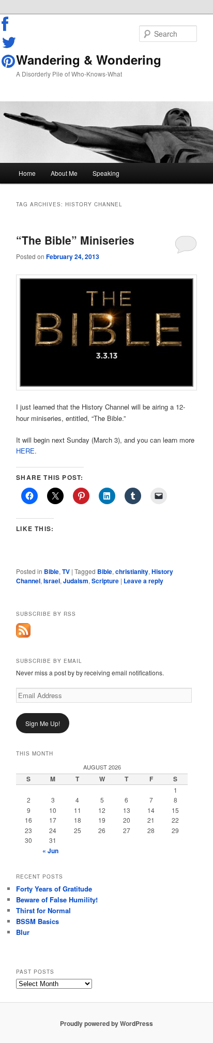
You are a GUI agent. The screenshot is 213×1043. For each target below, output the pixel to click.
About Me (64, 173)
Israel (51, 580)
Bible (51, 571)
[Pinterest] (9, 61)
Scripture (105, 580)
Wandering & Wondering (88, 59)
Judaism (75, 580)
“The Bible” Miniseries (75, 240)
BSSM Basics (37, 921)
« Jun (50, 850)
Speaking (106, 173)
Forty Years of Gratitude (54, 889)
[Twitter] (9, 42)
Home (27, 173)
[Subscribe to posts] (23, 635)
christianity (131, 571)
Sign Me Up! (42, 723)
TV (66, 571)
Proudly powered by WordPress (106, 1023)
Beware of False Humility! (57, 899)
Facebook (9, 24)
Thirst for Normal (43, 910)
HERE (25, 451)
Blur (22, 932)
